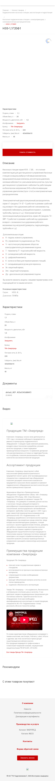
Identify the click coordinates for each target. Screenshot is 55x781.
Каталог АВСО (27, 734)
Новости (27, 709)
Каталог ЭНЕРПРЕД (27, 730)
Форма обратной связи (27, 749)
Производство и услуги (27, 724)
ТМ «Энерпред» (17, 127)
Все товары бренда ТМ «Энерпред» (19, 652)
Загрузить (21, 123)
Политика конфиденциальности (27, 713)
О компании (27, 703)
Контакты (27, 741)
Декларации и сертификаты (27, 716)
